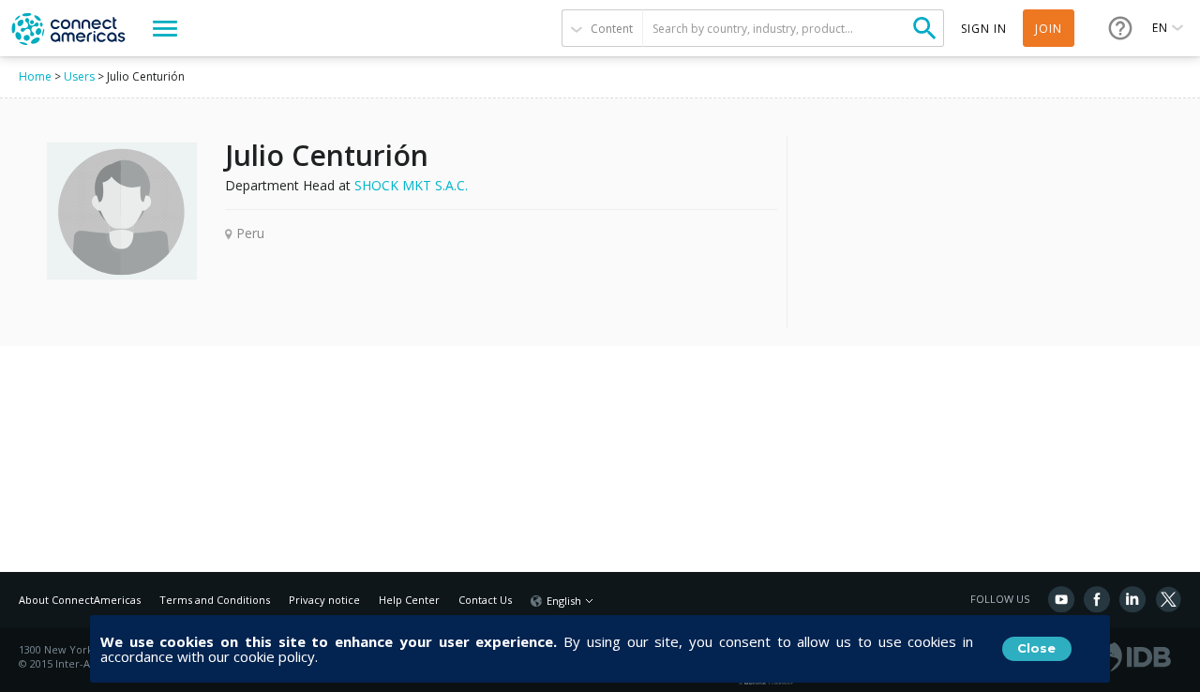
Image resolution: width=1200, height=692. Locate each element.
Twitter (1168, 599)
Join (1048, 29)
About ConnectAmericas (80, 600)
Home (35, 76)
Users (79, 76)
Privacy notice (324, 600)
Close (1036, 647)
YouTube (1061, 599)
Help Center (409, 600)
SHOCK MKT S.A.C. (411, 185)
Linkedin (1132, 599)
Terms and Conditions (214, 600)
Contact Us (485, 600)
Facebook (1097, 599)
